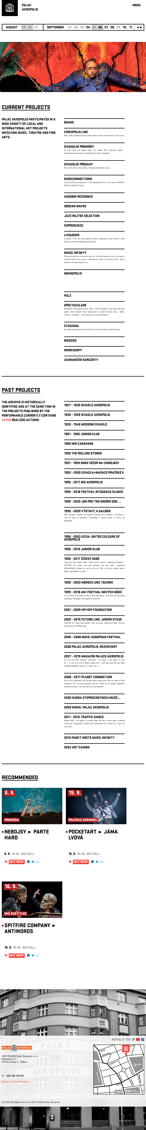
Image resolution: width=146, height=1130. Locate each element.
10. (125, 28)
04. (88, 28)
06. (100, 28)
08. (113, 28)
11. (131, 28)
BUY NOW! (17, 862)
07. (107, 28)
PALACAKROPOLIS (30, 8)
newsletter (121, 1040)
